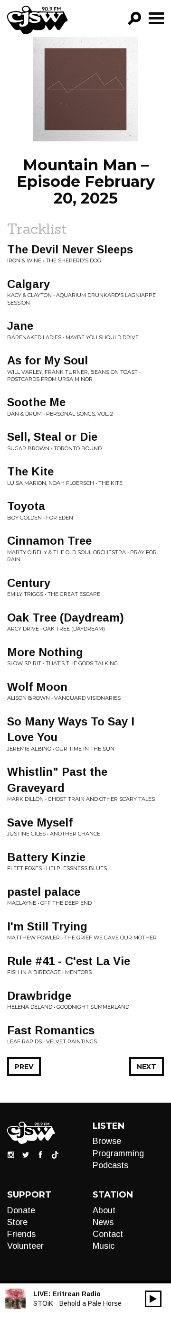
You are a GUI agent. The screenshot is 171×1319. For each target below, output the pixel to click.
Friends (21, 1234)
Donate (21, 1210)
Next (146, 1066)
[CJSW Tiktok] (55, 1154)
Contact (108, 1234)
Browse (107, 1141)
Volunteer (25, 1246)
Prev (24, 1066)
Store (17, 1222)
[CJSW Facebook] (40, 1154)
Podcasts (110, 1165)
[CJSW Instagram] (11, 1154)
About (104, 1210)
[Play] (153, 1299)
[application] (153, 1299)
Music (103, 1246)
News (103, 1222)
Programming (118, 1153)
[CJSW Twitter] (25, 1154)
